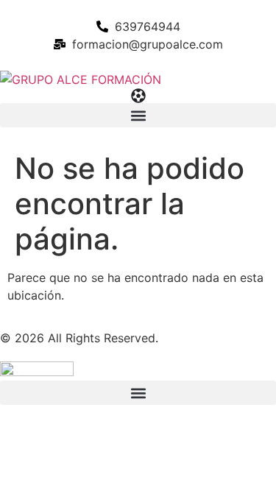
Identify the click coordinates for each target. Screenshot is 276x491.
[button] (138, 115)
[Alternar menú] (138, 95)
